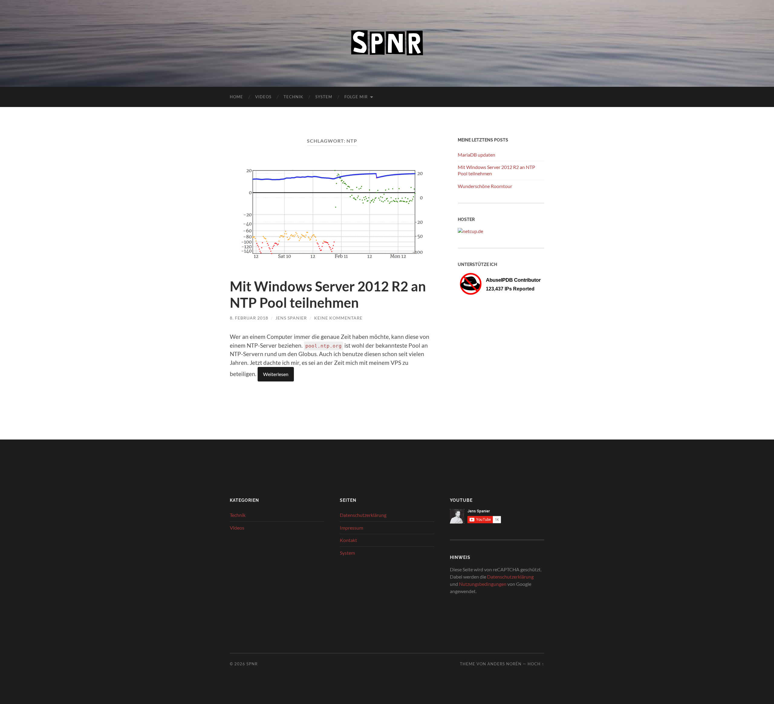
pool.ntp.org (323, 346)
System (323, 96)
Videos (263, 96)
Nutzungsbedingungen (482, 584)
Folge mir (356, 96)
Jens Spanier (291, 317)
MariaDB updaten (476, 154)
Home (236, 96)
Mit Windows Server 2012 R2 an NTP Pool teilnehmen (328, 294)
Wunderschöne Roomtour (485, 186)
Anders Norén (504, 663)
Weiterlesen (275, 374)
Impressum (351, 527)
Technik (293, 96)
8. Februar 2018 (249, 317)
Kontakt (348, 540)
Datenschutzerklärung (363, 515)
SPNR (252, 663)
